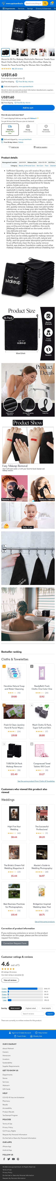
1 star (5, 1000)
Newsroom (7, 1055)
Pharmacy (6, 1101)
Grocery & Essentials (43, 8)
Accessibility (7, 1108)
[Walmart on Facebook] (4, 1159)
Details (20, 142)
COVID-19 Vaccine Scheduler (13, 1097)
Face (46, 165)
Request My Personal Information (15, 1134)
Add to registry (41, 147)
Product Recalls (8, 1112)
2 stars (4, 997)
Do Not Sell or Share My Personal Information (19, 1138)
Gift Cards (6, 1089)
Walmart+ (6, 1085)
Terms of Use (7, 1123)
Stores (5, 1078)
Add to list (15, 147)
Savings (30, 8)
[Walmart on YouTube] (13, 1159)
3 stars (4, 994)
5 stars (4, 989)
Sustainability (7, 1062)
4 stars (4, 991)
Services (21, 8)
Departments (10, 8)
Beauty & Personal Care (27, 165)
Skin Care (40, 165)
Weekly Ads (37, 1036)
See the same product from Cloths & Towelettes (36, 781)
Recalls (5, 1104)
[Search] (45, 3)
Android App (7, 1150)
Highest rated (31, 1008)
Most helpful (46, 1008)
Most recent (15, 1008)
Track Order (21, 1036)
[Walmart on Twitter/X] (8, 1159)
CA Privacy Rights (9, 1131)
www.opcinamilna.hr (26, 86)
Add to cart (28, 107)
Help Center (42, 1033)
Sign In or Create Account (21, 1033)
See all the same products (45, 921)
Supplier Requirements (11, 1066)
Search (50, 1013)
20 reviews (19, 69)
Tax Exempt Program (10, 1115)
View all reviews (10, 980)
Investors (6, 1059)
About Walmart (8, 1048)
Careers (5, 1052)
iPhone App (7, 1146)
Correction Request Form (14, 943)
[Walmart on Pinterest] (18, 1159)
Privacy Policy (8, 1127)
